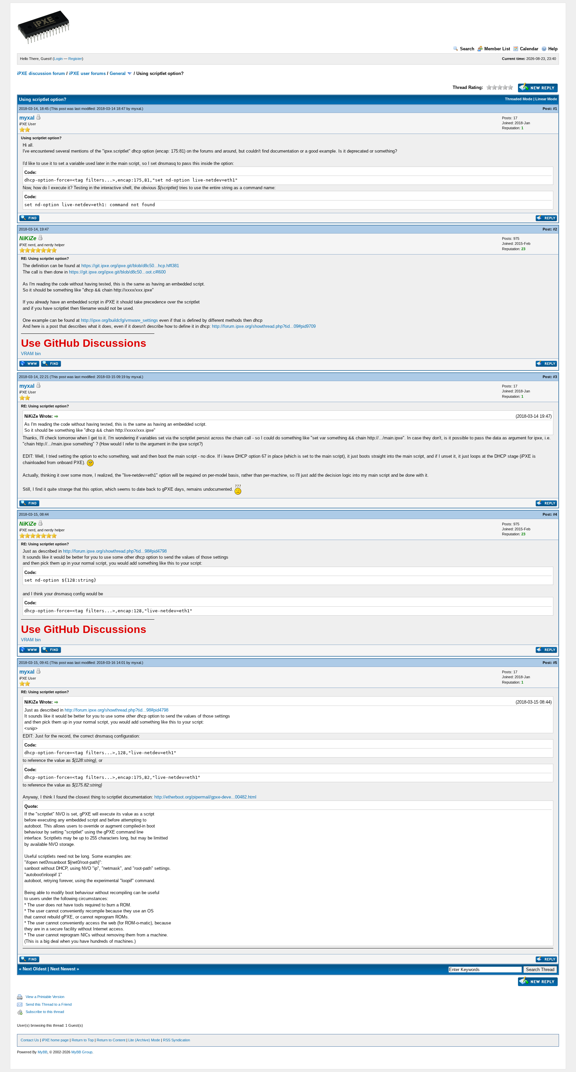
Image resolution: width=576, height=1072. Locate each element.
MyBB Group (81, 1052)
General (118, 73)
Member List (497, 48)
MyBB (42, 1052)
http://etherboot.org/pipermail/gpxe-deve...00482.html (205, 797)
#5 (555, 663)
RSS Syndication (176, 1040)
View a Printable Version (45, 997)
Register (75, 59)
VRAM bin (31, 353)
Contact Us (30, 1040)
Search (467, 48)
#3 (555, 377)
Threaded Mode (518, 99)
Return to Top (83, 1040)
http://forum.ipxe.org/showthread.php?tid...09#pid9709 (264, 326)
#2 (555, 229)
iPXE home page (55, 1040)
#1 (555, 109)
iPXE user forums (87, 73)
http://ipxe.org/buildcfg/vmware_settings (119, 320)
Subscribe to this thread (45, 1012)
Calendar (529, 48)
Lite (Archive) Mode (144, 1040)
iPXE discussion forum (41, 73)
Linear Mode (546, 99)
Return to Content (111, 1040)
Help (553, 48)
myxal (136, 109)
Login (58, 59)
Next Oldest (34, 968)
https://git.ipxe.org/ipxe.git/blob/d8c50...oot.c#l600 (117, 271)
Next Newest (62, 968)
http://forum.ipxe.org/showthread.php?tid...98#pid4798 (115, 551)
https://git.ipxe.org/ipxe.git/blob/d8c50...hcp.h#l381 (130, 265)
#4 (555, 514)
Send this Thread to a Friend (49, 1004)
